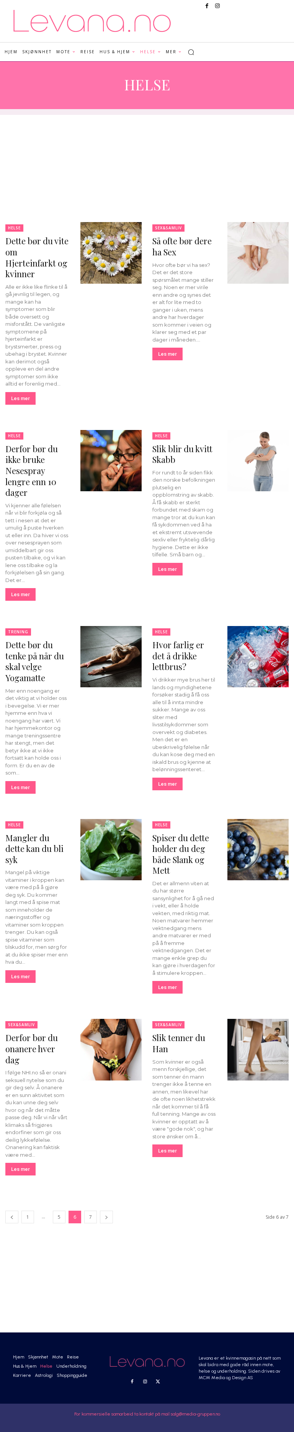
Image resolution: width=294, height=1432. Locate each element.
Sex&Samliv (168, 227)
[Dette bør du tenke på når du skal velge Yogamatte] (111, 656)
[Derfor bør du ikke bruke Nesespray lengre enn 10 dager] (111, 460)
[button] (191, 52)
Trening (18, 631)
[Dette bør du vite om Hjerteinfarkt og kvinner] (111, 252)
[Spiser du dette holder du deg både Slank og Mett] (258, 849)
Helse (14, 227)
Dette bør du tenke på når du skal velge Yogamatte (34, 661)
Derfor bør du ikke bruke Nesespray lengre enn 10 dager (31, 470)
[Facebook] (206, 6)
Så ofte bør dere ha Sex (182, 246)
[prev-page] (11, 1217)
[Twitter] (158, 1381)
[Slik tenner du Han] (258, 1049)
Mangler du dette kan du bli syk (34, 848)
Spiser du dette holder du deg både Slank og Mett (180, 854)
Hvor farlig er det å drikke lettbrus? (178, 655)
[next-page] (106, 1217)
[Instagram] (217, 6)
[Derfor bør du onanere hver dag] (111, 1049)
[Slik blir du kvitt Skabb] (258, 460)
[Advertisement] (147, 168)
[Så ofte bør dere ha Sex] (258, 252)
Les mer (20, 398)
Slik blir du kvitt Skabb (182, 454)
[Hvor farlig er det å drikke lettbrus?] (258, 656)
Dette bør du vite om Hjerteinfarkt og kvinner (37, 257)
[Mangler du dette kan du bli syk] (111, 849)
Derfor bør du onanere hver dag (31, 1048)
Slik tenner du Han (178, 1043)
